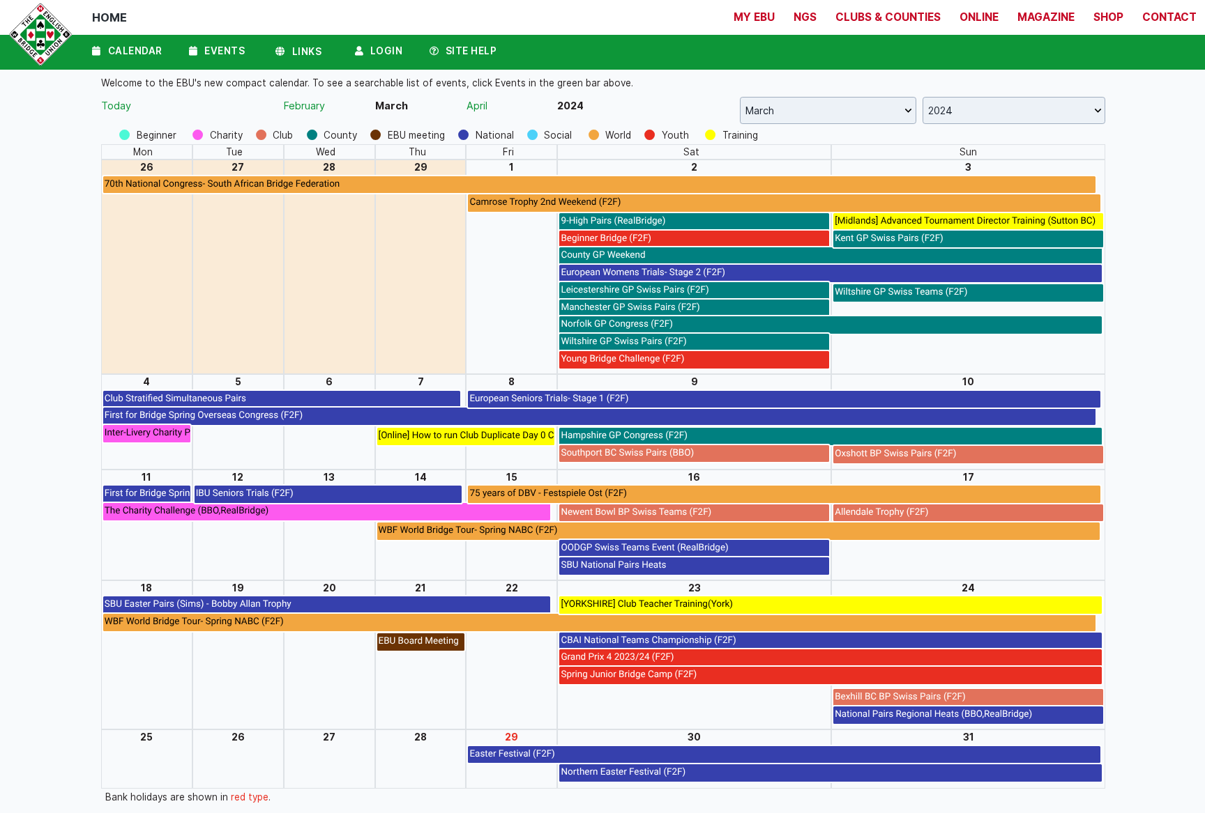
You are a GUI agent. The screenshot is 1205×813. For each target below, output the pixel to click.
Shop (1108, 17)
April (477, 105)
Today (116, 105)
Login (386, 50)
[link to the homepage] (37, 38)
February (304, 105)
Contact (1169, 17)
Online (979, 17)
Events (224, 50)
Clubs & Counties (888, 17)
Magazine (1046, 17)
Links (307, 51)
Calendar (135, 50)
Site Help (471, 50)
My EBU (754, 17)
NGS (805, 17)
